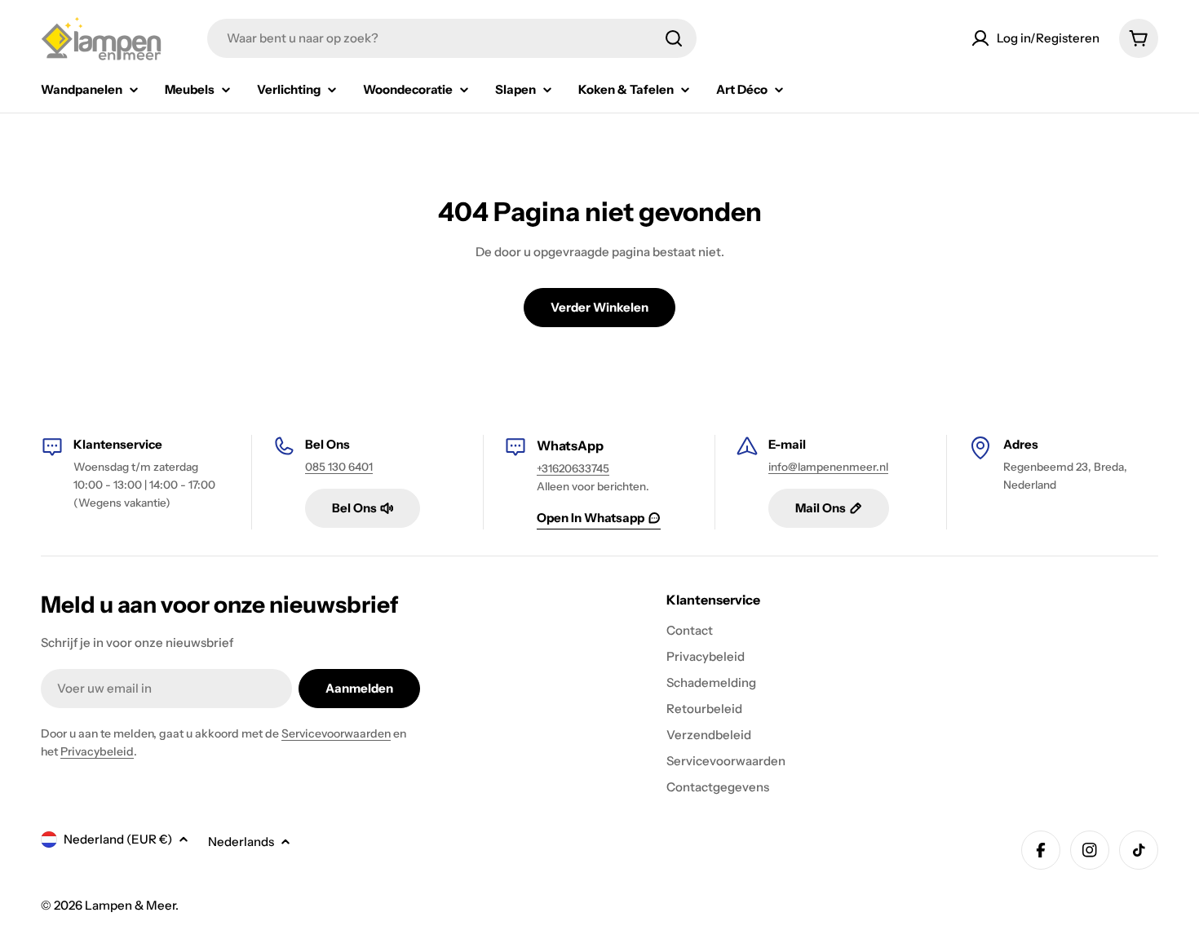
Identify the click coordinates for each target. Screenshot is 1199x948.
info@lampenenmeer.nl (828, 466)
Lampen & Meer (130, 905)
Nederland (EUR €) (118, 839)
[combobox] (452, 38)
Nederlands (241, 841)
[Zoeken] (674, 38)
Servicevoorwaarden (336, 733)
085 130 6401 (339, 466)
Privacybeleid (97, 751)
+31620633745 (573, 468)
